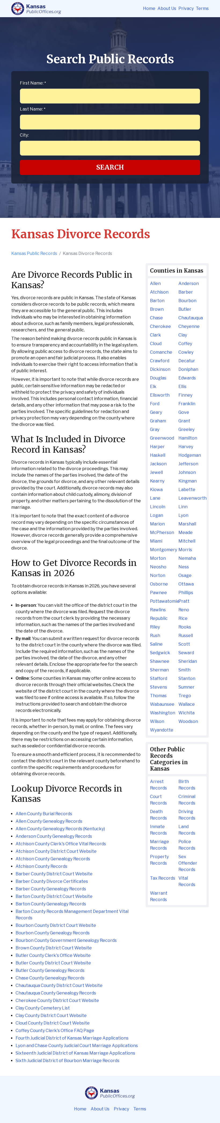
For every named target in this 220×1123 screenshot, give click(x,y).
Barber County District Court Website (54, 873)
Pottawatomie (163, 601)
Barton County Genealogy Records (51, 903)
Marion (157, 523)
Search (110, 167)
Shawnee (159, 661)
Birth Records (186, 785)
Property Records (159, 860)
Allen (155, 283)
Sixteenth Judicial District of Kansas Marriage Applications (75, 1053)
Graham (158, 420)
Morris (185, 549)
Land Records (186, 830)
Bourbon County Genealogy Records (53, 932)
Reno (183, 609)
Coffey (185, 343)
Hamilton (187, 438)
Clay (182, 335)
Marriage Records (159, 845)
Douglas (158, 378)
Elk (153, 386)
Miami (156, 541)
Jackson (158, 463)
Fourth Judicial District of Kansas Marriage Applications (72, 1038)
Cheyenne (189, 326)
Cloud (156, 343)
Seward (186, 652)
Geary (156, 412)
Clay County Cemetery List (43, 1008)
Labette (186, 489)
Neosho (158, 566)
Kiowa (156, 489)
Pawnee (158, 592)
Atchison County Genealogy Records (53, 858)
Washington (162, 712)
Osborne (159, 584)
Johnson (187, 472)
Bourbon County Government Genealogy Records (66, 940)
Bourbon (187, 300)
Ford (154, 403)
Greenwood (162, 438)
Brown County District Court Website (54, 947)
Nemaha (187, 558)
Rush (155, 635)
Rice (183, 618)
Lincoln (157, 506)
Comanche (161, 352)
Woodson (188, 721)
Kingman (187, 481)
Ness (183, 566)
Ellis (182, 386)
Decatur (186, 360)
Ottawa (186, 584)
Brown (157, 309)
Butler (184, 309)
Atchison (159, 292)
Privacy (186, 8)
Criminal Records (186, 800)
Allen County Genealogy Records (49, 821)
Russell (185, 635)
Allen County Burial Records (44, 813)
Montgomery (163, 549)
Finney (185, 395)
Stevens (158, 687)
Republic (159, 618)
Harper (157, 446)
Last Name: (32, 109)
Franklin (186, 403)
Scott (184, 644)
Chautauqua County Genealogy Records (56, 993)
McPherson (162, 532)
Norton (157, 575)
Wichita (186, 712)
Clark (155, 335)
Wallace (186, 704)
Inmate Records (158, 830)
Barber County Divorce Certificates (52, 881)
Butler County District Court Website (53, 962)
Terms (202, 8)
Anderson (188, 283)
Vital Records (186, 881)
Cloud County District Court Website (53, 1023)
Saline (156, 644)
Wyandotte (161, 730)
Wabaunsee (162, 704)
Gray (154, 429)
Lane (155, 498)
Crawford (159, 360)
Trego (184, 695)
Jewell (156, 472)
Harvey (185, 446)
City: (24, 135)
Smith (184, 669)
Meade (185, 532)
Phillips (185, 592)
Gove (183, 412)
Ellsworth (160, 395)
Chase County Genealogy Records (50, 978)
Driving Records (186, 815)
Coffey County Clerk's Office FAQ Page (55, 1030)
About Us (166, 8)
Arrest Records (158, 785)
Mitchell (186, 541)
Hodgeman (189, 455)
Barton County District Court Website (54, 896)
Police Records (186, 845)
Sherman (159, 669)
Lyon (183, 515)
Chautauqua (190, 317)
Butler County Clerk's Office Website (53, 955)
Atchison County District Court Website (56, 851)
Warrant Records (158, 896)
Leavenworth (191, 498)
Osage (185, 575)
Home (149, 8)
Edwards (187, 378)
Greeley (186, 429)
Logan (156, 515)
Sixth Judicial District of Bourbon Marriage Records (67, 1060)
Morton (158, 558)
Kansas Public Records (34, 253)
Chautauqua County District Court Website (59, 985)
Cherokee (160, 326)
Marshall (187, 523)
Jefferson (188, 463)
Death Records (158, 815)
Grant (184, 420)
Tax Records (162, 878)
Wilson (157, 721)
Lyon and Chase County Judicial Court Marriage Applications (77, 1045)
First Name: (33, 83)
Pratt (183, 601)
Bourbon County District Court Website (56, 925)
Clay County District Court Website (51, 1015)
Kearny (157, 481)
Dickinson (160, 369)
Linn (183, 506)
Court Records (158, 800)
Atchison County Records (41, 866)
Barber (185, 292)
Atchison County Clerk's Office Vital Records (61, 843)
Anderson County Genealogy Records (54, 836)
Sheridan (187, 661)
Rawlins (158, 609)
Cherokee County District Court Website (57, 1000)
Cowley (185, 352)
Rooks (184, 627)
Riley (155, 627)
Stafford (158, 678)
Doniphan (188, 369)
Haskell (157, 455)
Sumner (186, 687)
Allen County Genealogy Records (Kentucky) (60, 828)
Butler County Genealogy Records (50, 970)
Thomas (158, 695)
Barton (157, 300)
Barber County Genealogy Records (51, 888)
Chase (156, 317)
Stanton (186, 678)
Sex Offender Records (187, 863)
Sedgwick (160, 652)
